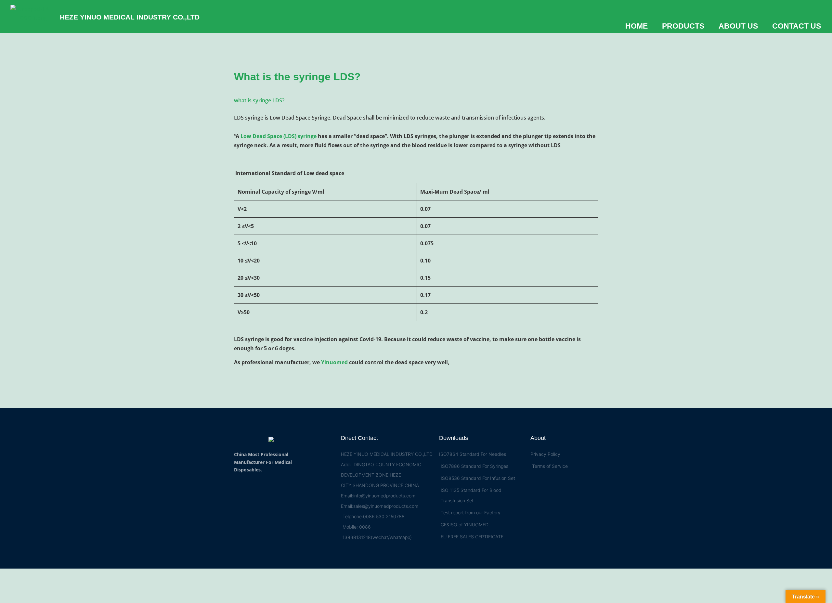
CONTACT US (796, 26)
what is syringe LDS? (259, 100)
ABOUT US (738, 26)
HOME (636, 26)
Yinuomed (334, 362)
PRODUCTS (683, 26)
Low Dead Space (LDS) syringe (278, 136)
